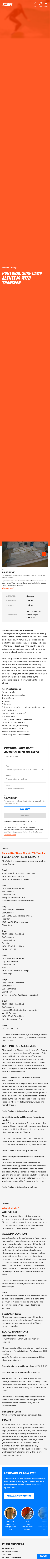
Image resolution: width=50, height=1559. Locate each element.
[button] (25, 759)
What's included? (8, 588)
